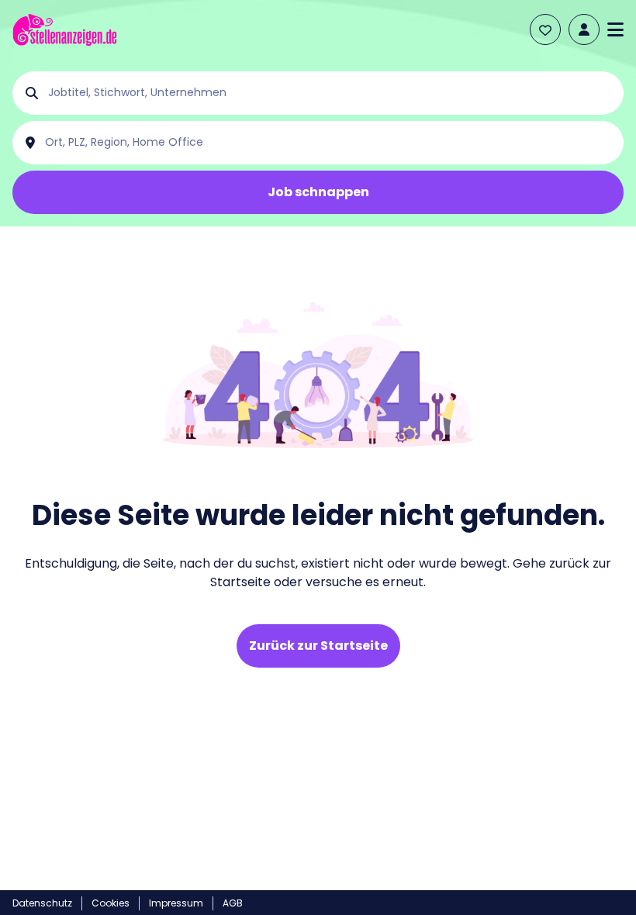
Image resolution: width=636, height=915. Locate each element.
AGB (233, 903)
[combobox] (330, 93)
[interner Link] (64, 30)
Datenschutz (42, 903)
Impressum (176, 903)
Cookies (111, 903)
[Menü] (615, 29)
